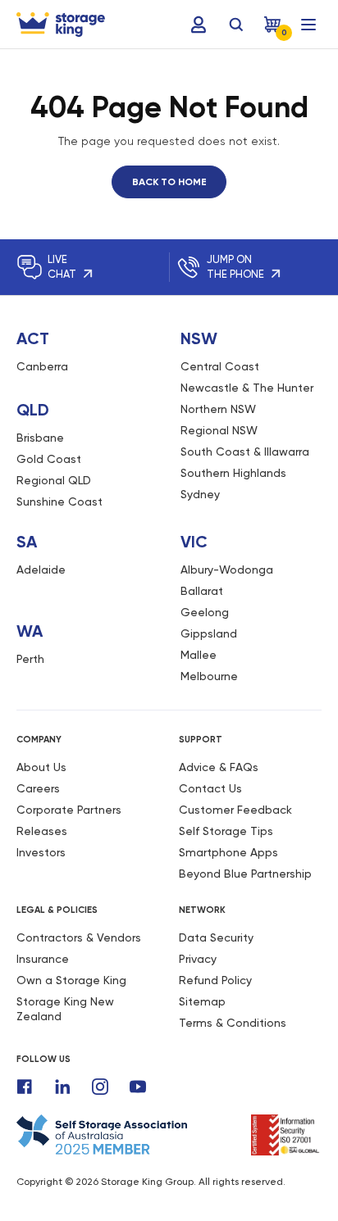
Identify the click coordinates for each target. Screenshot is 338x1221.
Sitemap (202, 1001)
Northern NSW (218, 408)
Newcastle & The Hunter (246, 387)
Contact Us (210, 788)
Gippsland (208, 633)
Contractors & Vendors (78, 937)
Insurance (42, 958)
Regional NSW (219, 430)
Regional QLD (53, 480)
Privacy (198, 958)
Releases (41, 830)
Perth (30, 658)
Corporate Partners (68, 809)
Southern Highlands (233, 472)
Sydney (200, 494)
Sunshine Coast (59, 501)
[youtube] (138, 1086)
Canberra (42, 366)
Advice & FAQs (218, 767)
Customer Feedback (235, 809)
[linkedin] (62, 1086)
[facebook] (24, 1086)
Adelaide (41, 569)
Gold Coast (48, 458)
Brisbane (40, 437)
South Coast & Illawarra (244, 451)
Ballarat (201, 590)
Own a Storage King (71, 980)
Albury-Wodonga (226, 569)
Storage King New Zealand (65, 1009)
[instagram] (100, 1086)
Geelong (204, 612)
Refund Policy (215, 980)
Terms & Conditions (232, 1022)
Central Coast (219, 366)
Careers (38, 788)
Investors (41, 852)
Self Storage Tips (226, 830)
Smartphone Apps (228, 852)
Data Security (216, 937)
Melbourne (209, 676)
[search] (236, 24)
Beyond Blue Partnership (245, 873)
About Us (41, 767)
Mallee (198, 654)
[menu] (308, 24)
